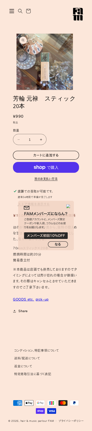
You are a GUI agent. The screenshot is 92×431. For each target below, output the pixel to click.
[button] (12, 11)
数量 (16, 130)
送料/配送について (27, 358)
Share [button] (23, 311)
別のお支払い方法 (46, 178)
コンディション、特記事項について (36, 350)
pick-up (42, 299)
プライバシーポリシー (71, 420)
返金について (23, 366)
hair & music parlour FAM (37, 420)
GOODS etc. (23, 299)
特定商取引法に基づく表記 (32, 373)
